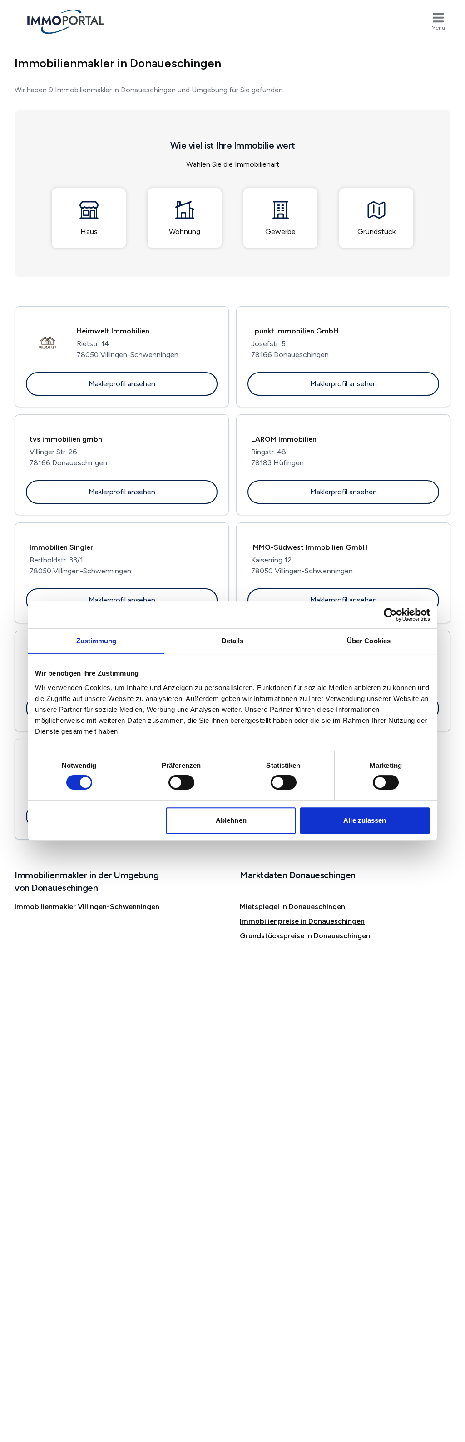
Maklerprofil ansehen (122, 383)
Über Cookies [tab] (369, 641)
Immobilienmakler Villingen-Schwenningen (87, 906)
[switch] (181, 782)
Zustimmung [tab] (96, 641)
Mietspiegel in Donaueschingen (292, 906)
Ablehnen (231, 820)
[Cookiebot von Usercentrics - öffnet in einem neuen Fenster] (390, 615)
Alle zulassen (364, 820)
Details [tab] (233, 641)
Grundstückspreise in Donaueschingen (305, 935)
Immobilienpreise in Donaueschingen (302, 921)
